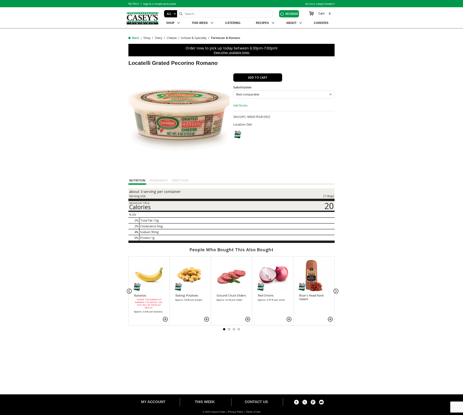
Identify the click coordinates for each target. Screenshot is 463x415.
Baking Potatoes (186, 295)
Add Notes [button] (240, 105)
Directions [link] (180, 180)
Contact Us (256, 402)
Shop (146, 38)
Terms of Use (253, 411)
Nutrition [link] (137, 180)
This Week (205, 402)
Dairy (158, 38)
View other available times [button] (232, 53)
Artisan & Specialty (194, 38)
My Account (153, 402)
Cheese (172, 38)
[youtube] (321, 402)
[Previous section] (128, 290)
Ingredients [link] (159, 180)
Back (135, 38)
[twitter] (304, 402)
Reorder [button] (291, 14)
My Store (133, 3)
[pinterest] (313, 402)
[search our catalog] (181, 13)
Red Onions (266, 295)
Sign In (147, 3)
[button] (325, 3)
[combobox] (170, 13)
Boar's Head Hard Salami (311, 297)
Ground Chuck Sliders (231, 295)
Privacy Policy (235, 411)
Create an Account (165, 3)
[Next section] (334, 290)
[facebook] (296, 402)
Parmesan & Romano (225, 38)
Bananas (140, 295)
